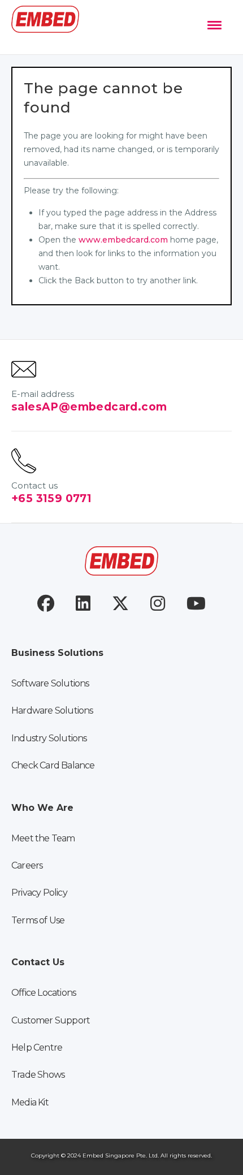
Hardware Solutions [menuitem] (52, 710)
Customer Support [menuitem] (50, 1020)
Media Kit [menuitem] (30, 1102)
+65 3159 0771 (51, 498)
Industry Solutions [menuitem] (49, 738)
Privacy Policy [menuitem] (39, 892)
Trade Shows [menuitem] (37, 1074)
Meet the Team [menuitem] (43, 838)
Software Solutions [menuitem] (50, 683)
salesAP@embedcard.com (89, 406)
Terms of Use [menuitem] (37, 920)
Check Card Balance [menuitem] (53, 765)
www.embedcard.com (123, 240)
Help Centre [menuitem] (36, 1047)
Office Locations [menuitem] (43, 992)
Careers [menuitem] (26, 865)
